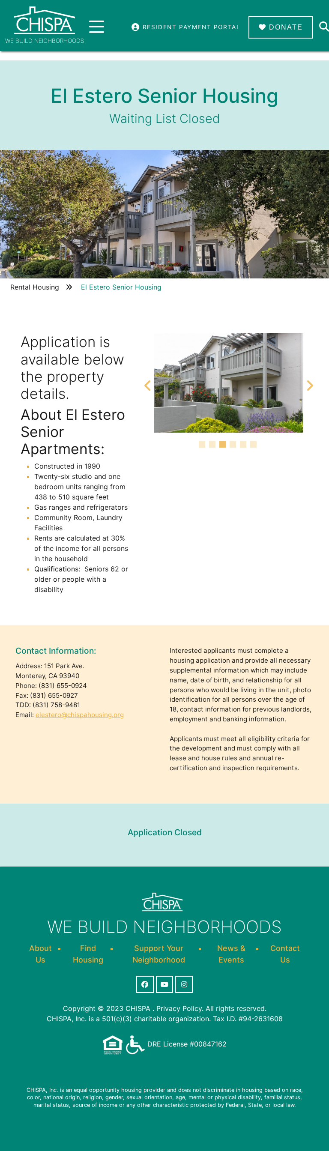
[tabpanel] (228, 383)
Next (309, 383)
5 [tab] (244, 445)
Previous (148, 383)
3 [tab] (223, 445)
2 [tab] (213, 445)
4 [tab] (234, 445)
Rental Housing (34, 287)
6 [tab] (254, 445)
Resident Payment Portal (190, 27)
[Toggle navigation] (96, 27)
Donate (284, 27)
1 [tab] (203, 445)
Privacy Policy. (179, 1008)
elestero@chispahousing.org (80, 715)
